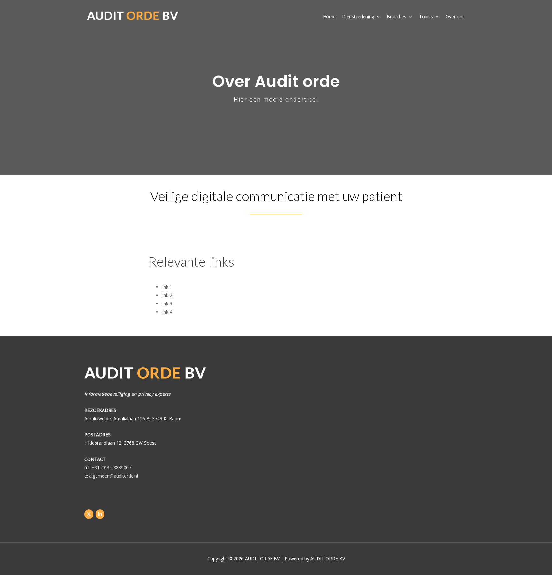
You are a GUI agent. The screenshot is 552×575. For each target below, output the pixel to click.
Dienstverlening (358, 16)
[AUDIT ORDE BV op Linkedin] (100, 514)
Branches (396, 16)
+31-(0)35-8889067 (111, 467)
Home (329, 16)
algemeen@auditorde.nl (113, 476)
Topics (426, 16)
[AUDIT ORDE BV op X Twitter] (88, 514)
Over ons (455, 16)
